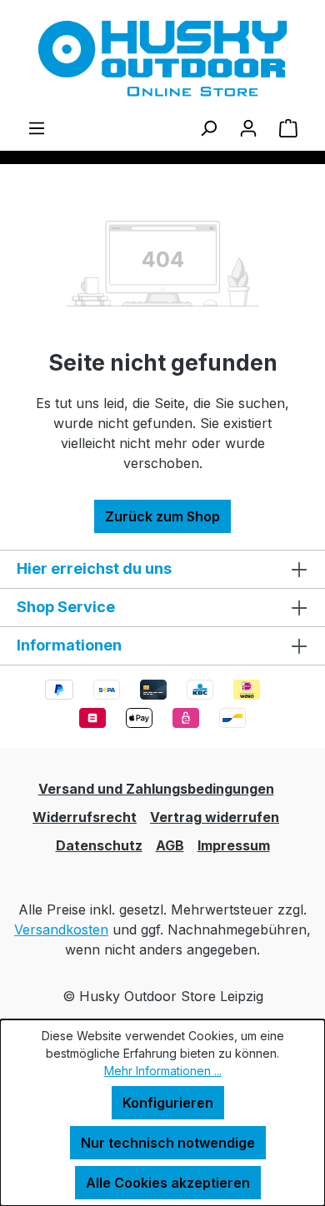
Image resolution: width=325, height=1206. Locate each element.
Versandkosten (61, 929)
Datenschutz (99, 845)
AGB (170, 845)
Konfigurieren (167, 1102)
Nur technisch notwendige (168, 1142)
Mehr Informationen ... (163, 1071)
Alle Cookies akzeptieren (168, 1182)
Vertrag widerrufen (214, 817)
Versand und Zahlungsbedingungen (156, 788)
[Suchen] (208, 127)
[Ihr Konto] (248, 127)
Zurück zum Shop (162, 516)
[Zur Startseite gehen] (162, 58)
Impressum (234, 845)
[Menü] (37, 127)
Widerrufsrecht (84, 817)
